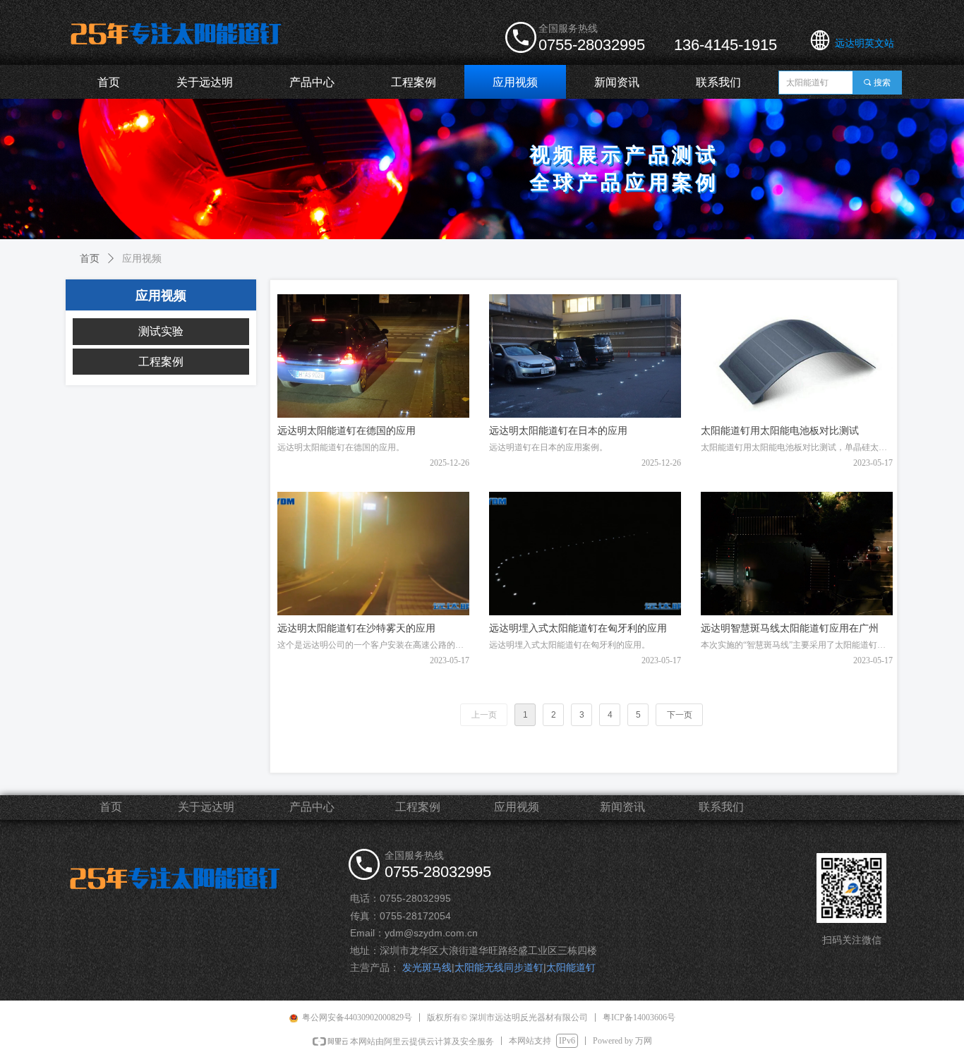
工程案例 (160, 362)
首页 (90, 258)
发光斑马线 (427, 967)
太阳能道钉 (571, 967)
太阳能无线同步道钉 (498, 967)
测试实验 (160, 331)
